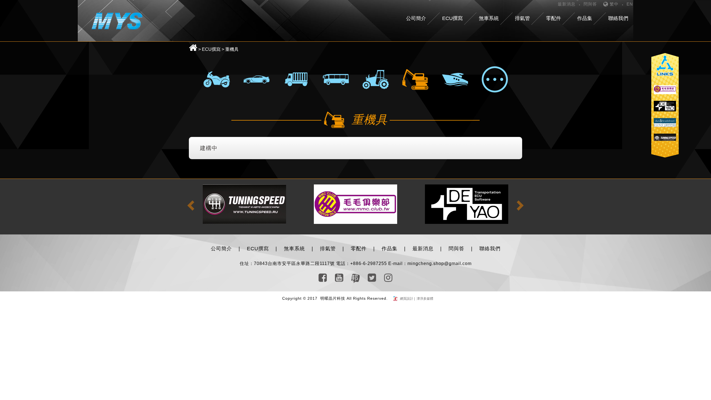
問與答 (590, 4)
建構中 (208, 148)
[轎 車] (256, 79)
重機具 (232, 49)
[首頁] (117, 20)
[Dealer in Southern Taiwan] (355, 204)
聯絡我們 (489, 248)
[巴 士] (336, 79)
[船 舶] (455, 79)
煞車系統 (294, 248)
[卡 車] (296, 79)
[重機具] (415, 79)
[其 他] (495, 79)
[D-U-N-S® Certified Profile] (665, 109)
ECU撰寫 (211, 49)
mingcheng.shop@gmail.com (439, 263)
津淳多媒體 (424, 299)
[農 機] (375, 79)
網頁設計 (407, 299)
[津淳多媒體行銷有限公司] (396, 299)
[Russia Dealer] (665, 125)
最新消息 (566, 4)
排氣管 (328, 248)
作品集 (389, 248)
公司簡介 (221, 248)
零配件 (359, 248)
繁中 (613, 4)
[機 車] (217, 79)
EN (630, 4)
